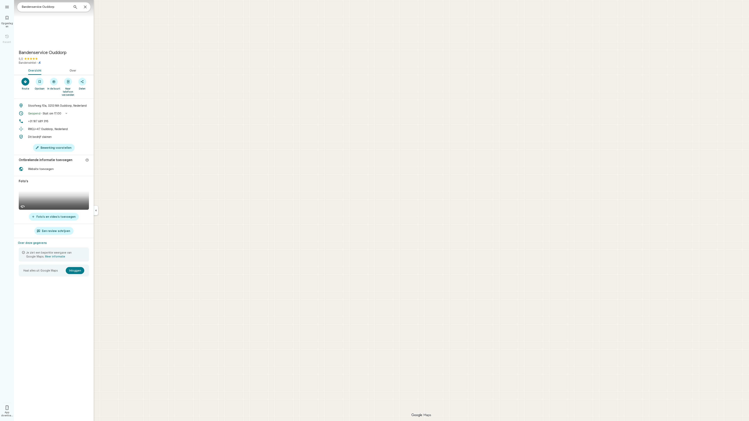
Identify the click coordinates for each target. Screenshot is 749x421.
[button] (54, 113)
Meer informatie (55, 256)
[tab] (34, 70)
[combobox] (46, 6)
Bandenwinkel (27, 63)
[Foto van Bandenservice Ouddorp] (54, 23)
